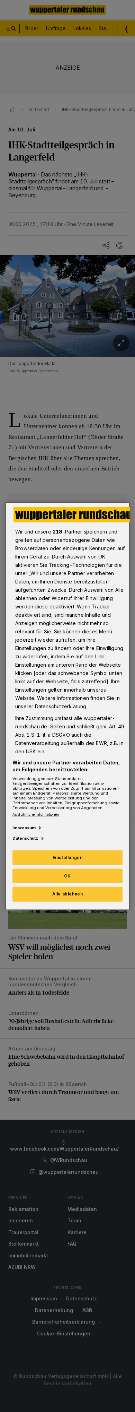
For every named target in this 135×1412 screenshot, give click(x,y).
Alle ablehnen (67, 893)
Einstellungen (68, 857)
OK (67, 875)
